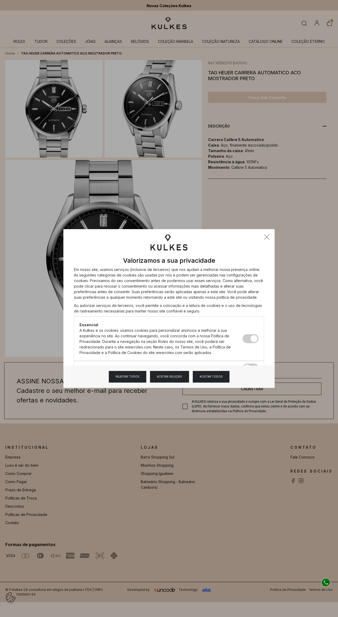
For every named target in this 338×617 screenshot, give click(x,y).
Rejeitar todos (127, 376)
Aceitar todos (211, 376)
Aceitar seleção (169, 376)
